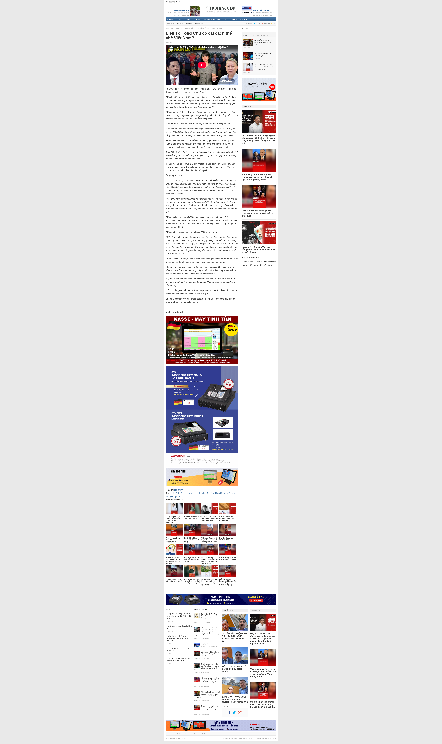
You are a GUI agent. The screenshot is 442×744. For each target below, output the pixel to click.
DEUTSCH (180, 23)
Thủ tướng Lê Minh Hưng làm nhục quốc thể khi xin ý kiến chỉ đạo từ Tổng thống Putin (257, 177)
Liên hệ (225, 19)
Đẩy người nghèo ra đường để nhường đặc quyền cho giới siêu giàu (210, 654)
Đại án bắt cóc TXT (261, 10)
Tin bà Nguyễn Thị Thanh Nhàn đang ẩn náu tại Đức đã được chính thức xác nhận (206, 617)
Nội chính (187, 28)
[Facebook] (230, 713)
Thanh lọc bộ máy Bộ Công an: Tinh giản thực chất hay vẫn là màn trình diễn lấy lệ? (207, 667)
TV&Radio (216, 19)
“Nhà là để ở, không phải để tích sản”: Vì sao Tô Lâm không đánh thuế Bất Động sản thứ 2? (207, 695)
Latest (246, 35)
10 (181, 28)
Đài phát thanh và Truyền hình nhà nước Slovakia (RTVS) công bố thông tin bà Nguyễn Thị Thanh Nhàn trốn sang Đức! (206, 632)
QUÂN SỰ (202, 733)
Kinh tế (189, 19)
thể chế (202, 493)
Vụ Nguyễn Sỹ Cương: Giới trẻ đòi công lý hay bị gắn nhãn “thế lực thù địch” (179, 616)
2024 (172, 28)
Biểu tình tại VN (181, 10)
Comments (261, 35)
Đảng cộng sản (173, 496)
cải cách (175, 493)
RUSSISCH (189, 23)
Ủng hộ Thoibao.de (188, 2)
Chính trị (181, 19)
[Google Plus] (241, 713)
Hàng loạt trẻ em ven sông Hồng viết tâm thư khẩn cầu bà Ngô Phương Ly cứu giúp (207, 681)
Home (167, 28)
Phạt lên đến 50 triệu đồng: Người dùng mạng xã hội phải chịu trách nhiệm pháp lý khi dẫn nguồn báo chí (258, 139)
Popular (253, 35)
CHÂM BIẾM (247, 106)
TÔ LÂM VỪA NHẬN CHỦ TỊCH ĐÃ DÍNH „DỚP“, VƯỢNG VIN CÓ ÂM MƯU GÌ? (234, 637)
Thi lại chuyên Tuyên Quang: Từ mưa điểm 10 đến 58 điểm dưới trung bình (178, 638)
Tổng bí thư (220, 493)
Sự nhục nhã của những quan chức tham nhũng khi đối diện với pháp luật (258, 213)
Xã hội (197, 19)
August (177, 28)
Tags (268, 35)
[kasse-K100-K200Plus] (202, 466)
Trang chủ (171, 19)
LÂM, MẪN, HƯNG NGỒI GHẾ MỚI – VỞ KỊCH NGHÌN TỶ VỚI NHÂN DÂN (235, 699)
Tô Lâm (210, 493)
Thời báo (172, 738)
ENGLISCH (170, 23)
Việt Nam (231, 493)
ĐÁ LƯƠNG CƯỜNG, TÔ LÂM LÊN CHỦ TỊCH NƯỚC (234, 669)
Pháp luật (206, 19)
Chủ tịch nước (187, 493)
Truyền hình (228, 610)
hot (196, 493)
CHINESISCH (199, 23)
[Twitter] (235, 713)
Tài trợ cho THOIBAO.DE (239, 19)
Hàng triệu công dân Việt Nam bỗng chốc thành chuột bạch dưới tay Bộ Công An (258, 249)
